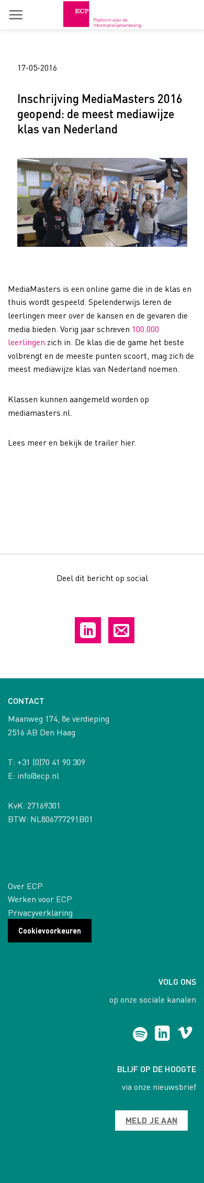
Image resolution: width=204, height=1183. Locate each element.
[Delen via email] (121, 630)
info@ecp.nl (38, 775)
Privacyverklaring (40, 912)
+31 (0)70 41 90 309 (51, 761)
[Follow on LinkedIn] (162, 1034)
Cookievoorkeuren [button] (49, 930)
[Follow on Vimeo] (184, 1034)
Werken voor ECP (40, 898)
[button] (16, 14)
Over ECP (25, 885)
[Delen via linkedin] (88, 630)
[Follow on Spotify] (140, 1034)
